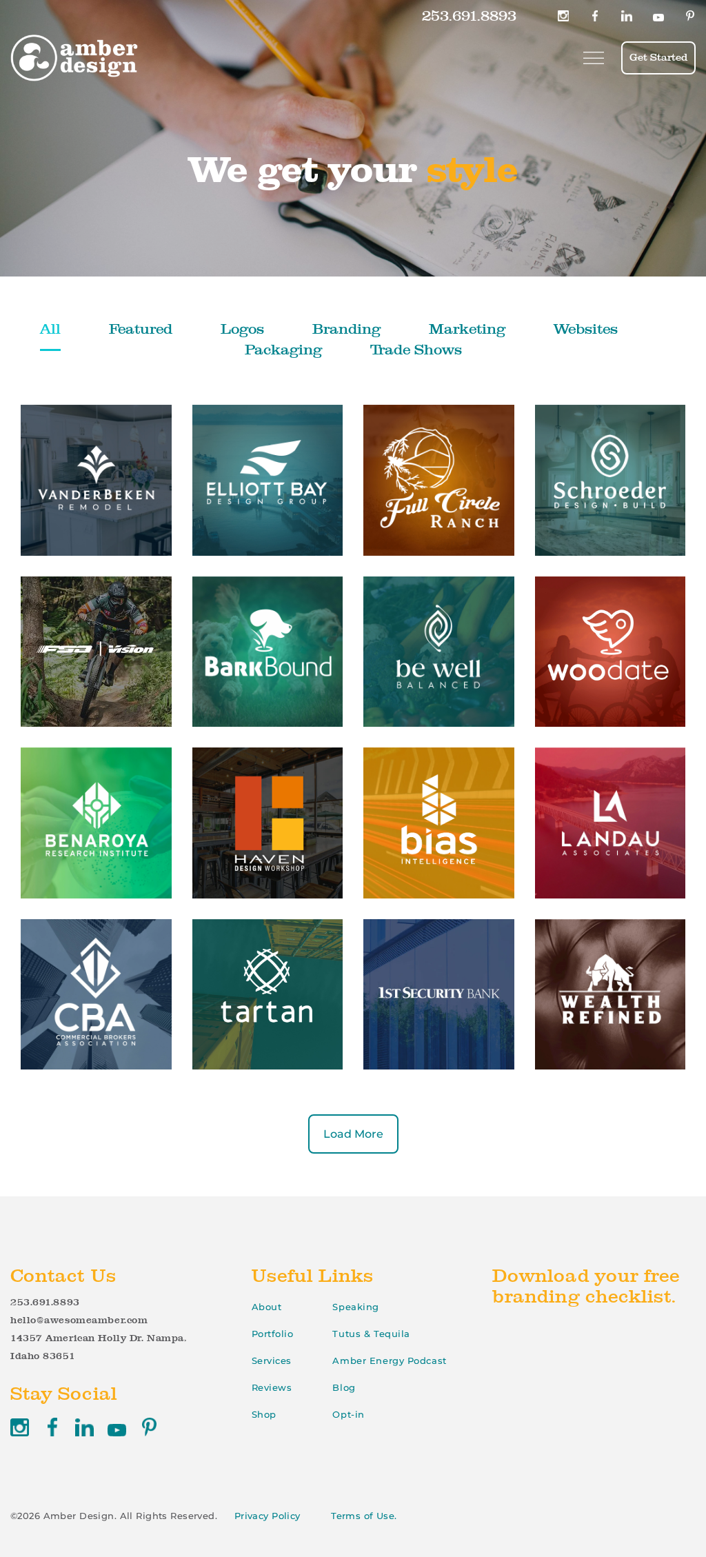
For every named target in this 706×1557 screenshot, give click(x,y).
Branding (346, 328)
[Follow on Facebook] (595, 15)
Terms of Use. (364, 1515)
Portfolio (273, 1333)
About (267, 1306)
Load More (353, 1134)
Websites (586, 328)
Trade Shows (416, 349)
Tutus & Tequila (371, 1333)
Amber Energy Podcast (389, 1360)
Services (272, 1360)
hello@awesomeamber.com (79, 1319)
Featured (140, 328)
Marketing (467, 328)
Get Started (658, 57)
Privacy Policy (267, 1515)
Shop (264, 1414)
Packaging (283, 349)
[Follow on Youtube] (658, 15)
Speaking (355, 1306)
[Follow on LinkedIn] (626, 15)
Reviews (272, 1387)
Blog (343, 1387)
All (50, 328)
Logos (242, 328)
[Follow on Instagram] (563, 15)
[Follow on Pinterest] (690, 15)
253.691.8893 (469, 15)
